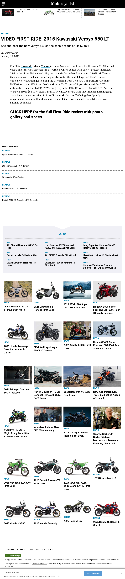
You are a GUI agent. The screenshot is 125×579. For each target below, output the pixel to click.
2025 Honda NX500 (14, 523)
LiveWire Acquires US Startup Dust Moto (100, 256)
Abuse (23, 550)
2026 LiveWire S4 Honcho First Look (22, 264)
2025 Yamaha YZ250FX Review (15, 166)
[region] (62, 574)
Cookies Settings (13, 556)
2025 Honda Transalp (45, 523)
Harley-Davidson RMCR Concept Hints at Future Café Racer (47, 395)
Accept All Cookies (93, 573)
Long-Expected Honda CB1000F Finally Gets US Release (99, 246)
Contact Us (47, 550)
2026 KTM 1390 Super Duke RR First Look (60, 264)
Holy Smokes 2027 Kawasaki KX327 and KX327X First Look (60, 246)
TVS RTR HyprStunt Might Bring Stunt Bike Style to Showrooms (16, 433)
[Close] (121, 573)
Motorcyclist (11, 53)
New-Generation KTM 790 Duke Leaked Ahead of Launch (106, 395)
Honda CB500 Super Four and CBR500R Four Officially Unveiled (99, 266)
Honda (96, 474)
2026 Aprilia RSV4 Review (13, 177)
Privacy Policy (11, 550)
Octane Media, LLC (39, 564)
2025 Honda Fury (72, 521)
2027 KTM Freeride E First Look (61, 255)
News (9, 242)
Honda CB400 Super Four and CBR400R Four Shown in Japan (106, 345)
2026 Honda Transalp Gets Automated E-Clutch (16, 349)
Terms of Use (34, 550)
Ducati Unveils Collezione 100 (21, 255)
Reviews (5, 33)
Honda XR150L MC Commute (14, 189)
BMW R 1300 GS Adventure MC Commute (20, 200)
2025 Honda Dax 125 (104, 478)
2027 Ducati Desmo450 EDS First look (23, 246)
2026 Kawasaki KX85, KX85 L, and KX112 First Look (76, 486)
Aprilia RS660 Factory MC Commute (17, 154)
